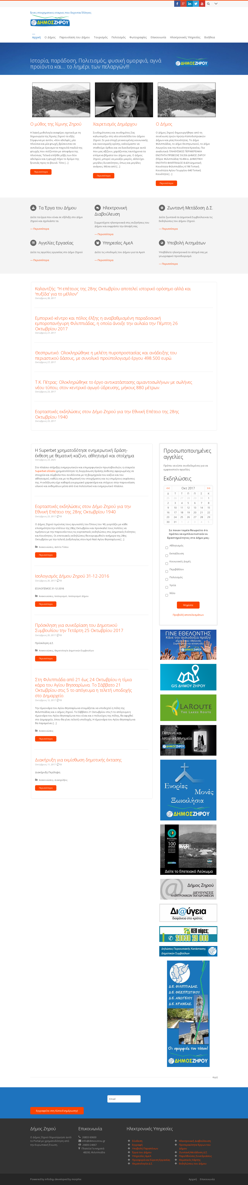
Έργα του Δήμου (142, 1152)
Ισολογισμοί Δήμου (78, 596)
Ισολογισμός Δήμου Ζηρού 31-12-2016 (72, 576)
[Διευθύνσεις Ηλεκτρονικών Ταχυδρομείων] (188, 889)
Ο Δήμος (164, 124)
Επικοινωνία (207, 1179)
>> (208, 488)
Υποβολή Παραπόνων (145, 1148)
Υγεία (173, 585)
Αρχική (193, 1179)
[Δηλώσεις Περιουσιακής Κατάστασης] (188, 951)
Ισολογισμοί (60, 596)
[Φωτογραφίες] (188, 1014)
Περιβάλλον (177, 569)
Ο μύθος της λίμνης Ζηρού (55, 124)
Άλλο (172, 593)
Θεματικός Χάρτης (190, 1160)
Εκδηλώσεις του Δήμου (193, 1163)
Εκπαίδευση (177, 553)
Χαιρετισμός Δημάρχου (115, 124)
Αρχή (215, 1077)
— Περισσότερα (39, 228)
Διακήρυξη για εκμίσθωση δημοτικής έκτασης (78, 760)
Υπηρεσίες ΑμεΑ (141, 1156)
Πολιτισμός (176, 577)
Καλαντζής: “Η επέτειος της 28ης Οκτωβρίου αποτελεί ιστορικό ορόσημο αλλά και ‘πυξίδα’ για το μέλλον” (113, 291)
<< (168, 488)
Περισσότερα (41, 171)
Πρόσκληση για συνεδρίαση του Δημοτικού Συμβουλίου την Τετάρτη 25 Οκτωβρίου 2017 (79, 627)
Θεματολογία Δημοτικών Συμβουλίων (74, 650)
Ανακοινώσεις (46, 546)
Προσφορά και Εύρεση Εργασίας (151, 1160)
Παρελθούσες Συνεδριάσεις (195, 1156)
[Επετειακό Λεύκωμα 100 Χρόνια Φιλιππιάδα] (188, 850)
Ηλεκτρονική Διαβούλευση (195, 1141)
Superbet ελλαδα (45, 471)
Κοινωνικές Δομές (180, 561)
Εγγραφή (137, 1144)
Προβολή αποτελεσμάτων (188, 614)
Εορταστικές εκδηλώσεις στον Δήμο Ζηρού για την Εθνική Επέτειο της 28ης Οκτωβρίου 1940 (107, 414)
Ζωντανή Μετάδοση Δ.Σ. (193, 1152)
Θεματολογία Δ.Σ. (142, 1163)
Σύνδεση (137, 1141)
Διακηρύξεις (60, 779)
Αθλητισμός (176, 545)
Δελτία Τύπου (61, 546)
